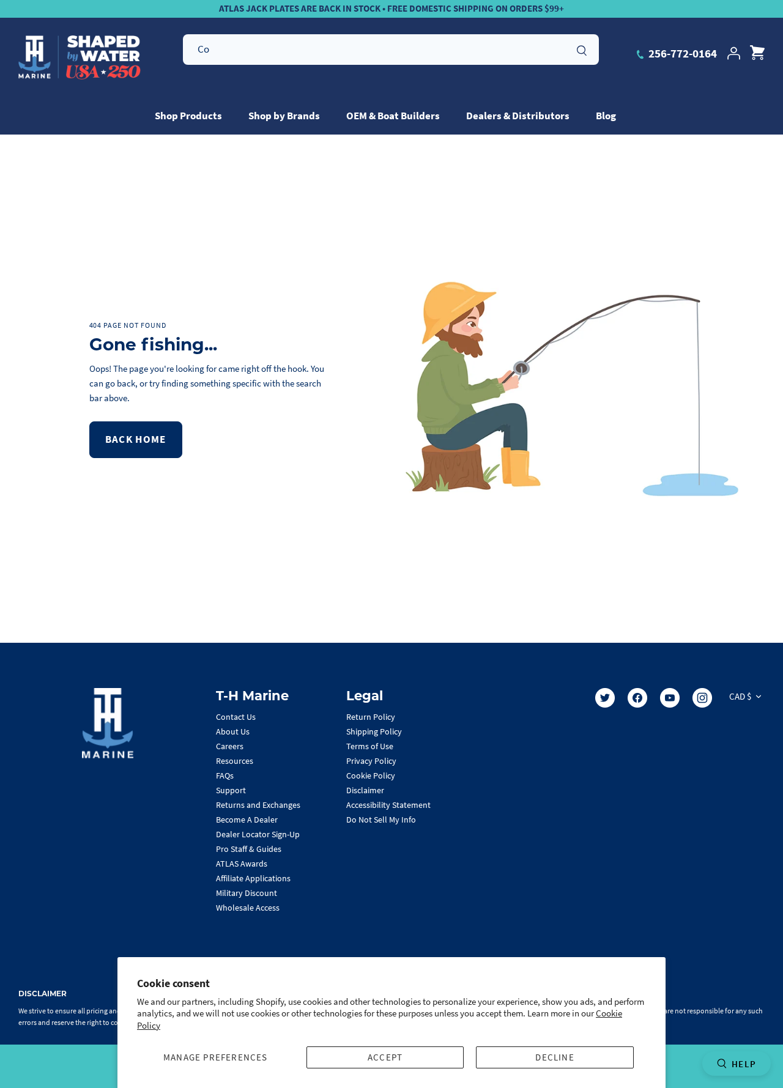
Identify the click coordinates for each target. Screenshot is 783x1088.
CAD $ (740, 696)
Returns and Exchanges (258, 804)
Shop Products (188, 115)
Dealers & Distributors (518, 115)
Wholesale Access (248, 907)
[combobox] (391, 49)
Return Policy (370, 716)
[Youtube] (670, 698)
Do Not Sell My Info (381, 819)
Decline (554, 1057)
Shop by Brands (284, 115)
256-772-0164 (681, 53)
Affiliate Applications (253, 878)
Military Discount (246, 892)
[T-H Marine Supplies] (79, 57)
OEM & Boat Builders (393, 115)
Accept (385, 1057)
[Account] (733, 53)
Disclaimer (365, 790)
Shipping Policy (374, 731)
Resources (234, 760)
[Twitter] (605, 698)
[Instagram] (702, 698)
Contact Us (236, 716)
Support (231, 790)
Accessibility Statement (388, 804)
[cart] (757, 53)
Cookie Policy (370, 775)
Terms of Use (369, 746)
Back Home (135, 439)
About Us (233, 731)
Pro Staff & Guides (248, 848)
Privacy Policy (371, 760)
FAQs (225, 775)
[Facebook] (637, 698)
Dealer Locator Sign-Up (258, 834)
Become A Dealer (247, 819)
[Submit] (582, 49)
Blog (606, 115)
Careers (229, 746)
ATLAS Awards (241, 863)
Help (744, 1064)
